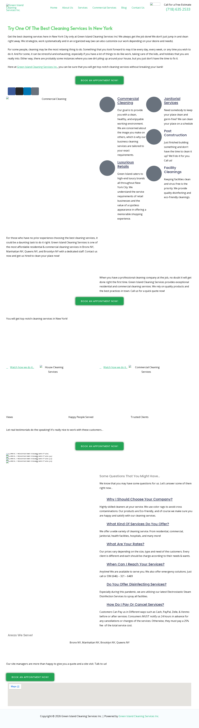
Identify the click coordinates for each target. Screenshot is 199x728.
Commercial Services (104, 7)
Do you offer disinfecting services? (137, 584)
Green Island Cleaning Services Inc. (37, 67)
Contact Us (138, 7)
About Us (67, 7)
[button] (9, 458)
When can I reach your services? (135, 564)
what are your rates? (125, 544)
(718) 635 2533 (178, 9)
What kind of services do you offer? (138, 524)
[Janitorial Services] (154, 104)
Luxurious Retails (125, 164)
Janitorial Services (172, 100)
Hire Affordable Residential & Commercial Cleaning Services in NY (48, 227)
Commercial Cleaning (128, 100)
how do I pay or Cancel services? (135, 604)
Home (53, 7)
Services (83, 7)
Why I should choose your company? (140, 499)
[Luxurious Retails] (107, 168)
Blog (124, 7)
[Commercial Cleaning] (107, 104)
